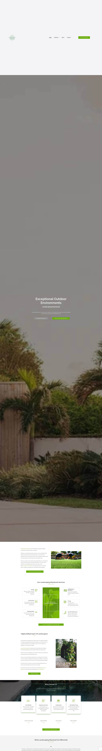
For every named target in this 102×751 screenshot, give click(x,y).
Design (32, 589)
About (63, 37)
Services (56, 37)
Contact (69, 37)
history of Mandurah (40, 669)
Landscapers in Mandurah (27, 565)
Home (50, 37)
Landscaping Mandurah (25, 548)
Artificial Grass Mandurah (71, 590)
